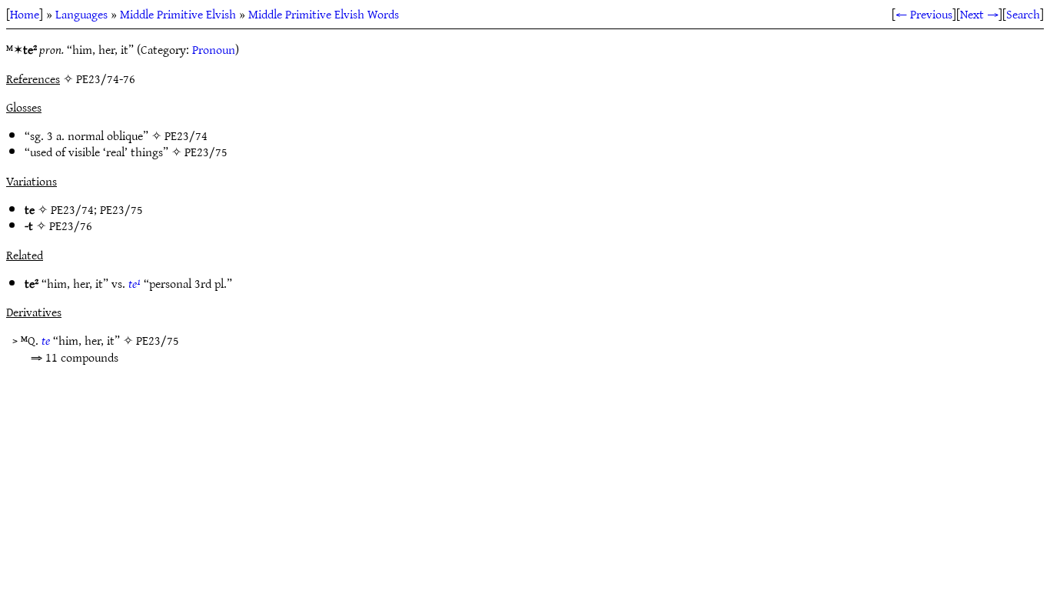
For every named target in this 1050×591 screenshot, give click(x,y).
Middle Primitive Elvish (178, 14)
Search (1023, 14)
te (46, 340)
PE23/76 (70, 225)
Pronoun (213, 49)
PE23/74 (186, 135)
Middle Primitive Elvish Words (323, 14)
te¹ (134, 283)
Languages (81, 14)
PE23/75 (206, 151)
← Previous (923, 14)
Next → (979, 14)
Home (24, 14)
